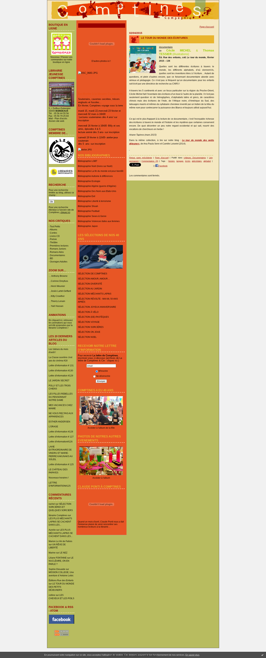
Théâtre (54, 242)
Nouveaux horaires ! (59, 477)
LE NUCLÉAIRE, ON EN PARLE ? (61, 561)
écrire (187, 161)
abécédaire (197, 161)
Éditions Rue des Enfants (61, 580)
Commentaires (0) (150, 161)
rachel (52, 504)
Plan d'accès (61, 118)
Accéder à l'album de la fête (101, 428)
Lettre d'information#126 (61, 441)
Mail (51, 118)
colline (52, 595)
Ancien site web (56, 121)
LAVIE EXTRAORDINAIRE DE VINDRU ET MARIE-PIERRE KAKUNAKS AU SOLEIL (61, 453)
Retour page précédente (140, 158)
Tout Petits (55, 226)
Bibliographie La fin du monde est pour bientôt (100, 171)
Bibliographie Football (89, 211)
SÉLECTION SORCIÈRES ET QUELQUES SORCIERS (61, 507)
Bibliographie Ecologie (89, 181)
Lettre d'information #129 (61, 375)
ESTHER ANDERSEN (59, 421)
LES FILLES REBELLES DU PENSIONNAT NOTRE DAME (61, 397)
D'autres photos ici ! (101, 61)
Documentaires (57, 255)
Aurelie (52, 530)
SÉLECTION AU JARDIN (90, 288)
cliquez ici (112, 360)
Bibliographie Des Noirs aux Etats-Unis (97, 191)
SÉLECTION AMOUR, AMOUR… (94, 278)
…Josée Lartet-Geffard (60, 291)
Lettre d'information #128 (61, 431)
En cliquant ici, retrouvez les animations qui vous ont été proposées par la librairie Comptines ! (61, 324)
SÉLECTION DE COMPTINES (92, 273)
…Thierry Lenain (57, 301)
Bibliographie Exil (86, 196)
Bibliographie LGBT (87, 161)
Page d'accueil (207, 27)
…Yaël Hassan (56, 306)
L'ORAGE (53, 426)
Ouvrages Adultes (58, 261)
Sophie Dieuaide (57, 569)
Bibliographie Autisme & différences (95, 176)
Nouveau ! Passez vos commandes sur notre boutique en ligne (61, 59)
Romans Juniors (58, 249)
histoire (171, 161)
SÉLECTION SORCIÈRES (91, 327)
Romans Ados (57, 252)
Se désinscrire (103, 376)
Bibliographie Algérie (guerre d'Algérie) (97, 186)
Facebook (163, 166)
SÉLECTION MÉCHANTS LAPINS (94, 293)
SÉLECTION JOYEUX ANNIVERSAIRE (97, 307)
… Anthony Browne (58, 276)
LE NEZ (63, 552)
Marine (52, 552)
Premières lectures (59, 245)
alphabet (207, 161)
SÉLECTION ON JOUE (89, 332)
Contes (53, 233)
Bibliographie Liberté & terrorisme (94, 201)
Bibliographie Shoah (88, 206)
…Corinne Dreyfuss (58, 281)
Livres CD (55, 236)
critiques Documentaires (195, 158)
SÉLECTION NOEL (87, 337)
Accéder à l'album (101, 478)
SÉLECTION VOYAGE (89, 322)
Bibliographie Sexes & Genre (92, 216)
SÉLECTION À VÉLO (88, 312)
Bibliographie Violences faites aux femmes (99, 221)
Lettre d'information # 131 (61, 365)
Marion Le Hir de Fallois (60, 541)
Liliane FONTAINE (58, 558)
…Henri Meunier (57, 286)
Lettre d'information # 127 (61, 436)
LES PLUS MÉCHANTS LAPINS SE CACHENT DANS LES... (60, 521)
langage (179, 161)
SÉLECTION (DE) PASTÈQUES (93, 317)
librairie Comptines (58, 515)
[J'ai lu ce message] (262, 654)
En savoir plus (192, 655)
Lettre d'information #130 (61, 370)
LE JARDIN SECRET (59, 380)
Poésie (53, 239)
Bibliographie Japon (88, 226)
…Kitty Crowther (57, 296)
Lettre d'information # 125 (61, 464)
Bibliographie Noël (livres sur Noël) (95, 166)
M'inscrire (103, 371)
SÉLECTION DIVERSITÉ (90, 284)
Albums (53, 229)
